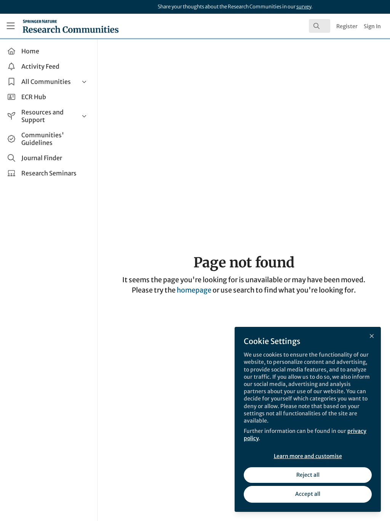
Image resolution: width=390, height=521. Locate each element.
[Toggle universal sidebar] (10, 26)
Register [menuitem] (347, 26)
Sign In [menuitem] (372, 26)
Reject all (308, 474)
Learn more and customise (308, 456)
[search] (319, 26)
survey (303, 6)
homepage (194, 290)
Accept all (307, 493)
